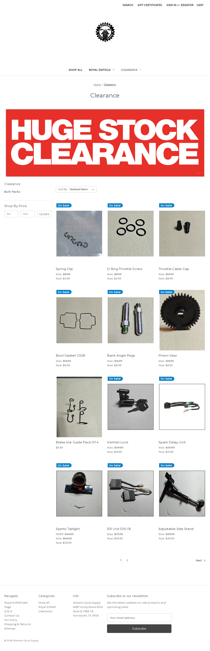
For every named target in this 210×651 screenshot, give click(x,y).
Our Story (10, 620)
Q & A (8, 611)
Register (187, 5)
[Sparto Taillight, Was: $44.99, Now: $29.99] (79, 493)
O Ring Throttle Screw (124, 269)
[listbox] (82, 189)
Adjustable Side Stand (176, 529)
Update (44, 214)
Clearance (129, 70)
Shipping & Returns (17, 624)
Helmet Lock (117, 442)
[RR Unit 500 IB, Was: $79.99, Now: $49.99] (131, 493)
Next (199, 560)
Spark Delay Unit (172, 442)
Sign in (171, 5)
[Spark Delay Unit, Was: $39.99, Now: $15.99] (182, 407)
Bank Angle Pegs (121, 355)
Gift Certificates (150, 5)
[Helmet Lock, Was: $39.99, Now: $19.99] (131, 407)
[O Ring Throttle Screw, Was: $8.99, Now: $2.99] (131, 233)
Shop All (75, 70)
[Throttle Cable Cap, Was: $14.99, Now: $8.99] (182, 233)
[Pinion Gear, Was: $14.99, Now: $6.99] (182, 320)
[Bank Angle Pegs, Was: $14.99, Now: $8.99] (131, 320)
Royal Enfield (100, 70)
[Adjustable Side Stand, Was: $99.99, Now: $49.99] (182, 493)
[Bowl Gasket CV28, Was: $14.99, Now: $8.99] (79, 320)
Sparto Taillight (68, 529)
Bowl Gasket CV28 (70, 355)
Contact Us (11, 615)
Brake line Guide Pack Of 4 (77, 442)
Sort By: (62, 189)
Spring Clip (64, 269)
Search (128, 5)
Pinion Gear (168, 355)
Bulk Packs (12, 191)
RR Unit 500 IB (119, 529)
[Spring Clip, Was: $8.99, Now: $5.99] (79, 233)
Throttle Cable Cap (174, 269)
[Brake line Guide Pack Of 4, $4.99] (79, 407)
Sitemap (9, 628)
